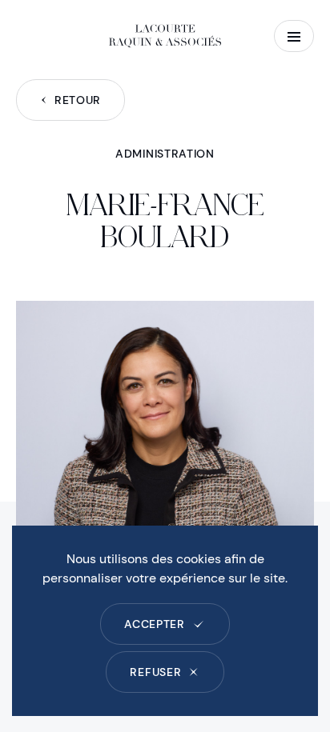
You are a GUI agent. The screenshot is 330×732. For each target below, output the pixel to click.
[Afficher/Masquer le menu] (294, 36)
